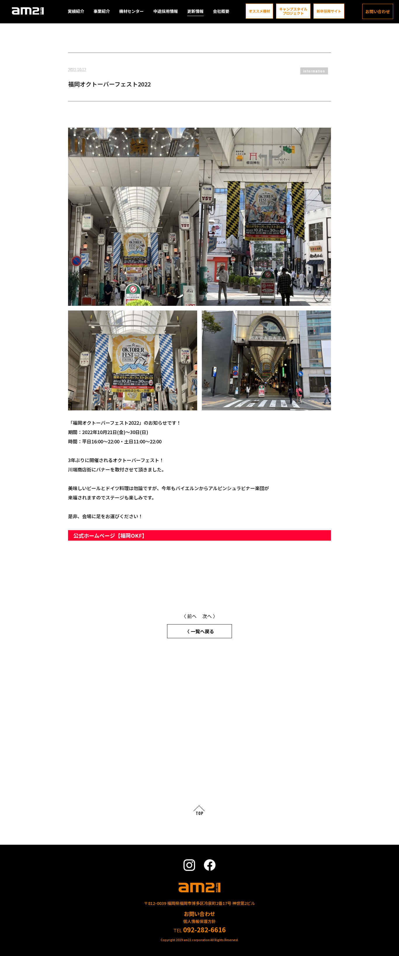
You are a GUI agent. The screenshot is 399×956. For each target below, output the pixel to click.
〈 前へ (189, 616)
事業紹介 (101, 11)
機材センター (131, 11)
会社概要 (221, 11)
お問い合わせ (377, 11)
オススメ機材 (259, 11)
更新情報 (195, 11)
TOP (200, 813)
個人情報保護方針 (199, 921)
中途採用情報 (165, 11)
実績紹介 (76, 11)
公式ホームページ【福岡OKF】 (111, 535)
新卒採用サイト (329, 11)
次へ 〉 (210, 616)
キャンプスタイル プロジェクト (293, 11)
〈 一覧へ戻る (199, 631)
